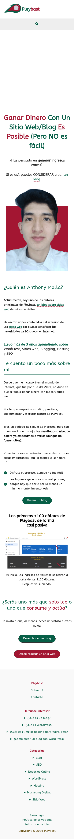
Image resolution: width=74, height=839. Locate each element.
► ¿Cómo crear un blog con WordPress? (37, 739)
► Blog (37, 757)
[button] (37, 24)
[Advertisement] (37, 69)
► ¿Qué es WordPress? (37, 725)
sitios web (15, 327)
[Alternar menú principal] (66, 9)
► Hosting (37, 785)
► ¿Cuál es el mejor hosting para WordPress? (37, 732)
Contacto (37, 697)
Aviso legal (37, 815)
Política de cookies (37, 824)
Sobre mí (37, 690)
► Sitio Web (37, 799)
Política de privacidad (37, 819)
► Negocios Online (37, 771)
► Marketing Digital (37, 792)
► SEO (37, 764)
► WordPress (37, 778)
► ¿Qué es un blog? (37, 718)
